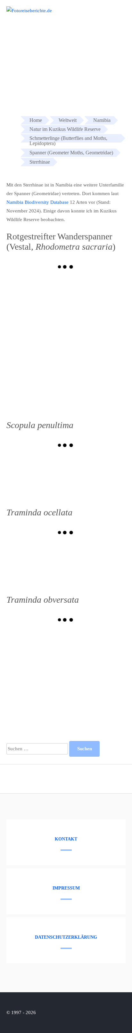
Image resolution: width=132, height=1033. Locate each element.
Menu (115, 13)
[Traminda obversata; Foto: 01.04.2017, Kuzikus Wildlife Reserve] (36, 697)
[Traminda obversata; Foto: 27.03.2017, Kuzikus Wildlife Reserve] (96, 697)
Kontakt (66, 839)
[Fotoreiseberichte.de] (29, 10)
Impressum (66, 888)
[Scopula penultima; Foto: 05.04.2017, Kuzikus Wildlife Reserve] (96, 476)
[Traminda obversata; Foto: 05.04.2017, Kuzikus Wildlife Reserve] (36, 651)
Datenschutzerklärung (66, 937)
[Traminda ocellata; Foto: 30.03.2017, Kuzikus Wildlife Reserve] (96, 564)
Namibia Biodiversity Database (37, 202)
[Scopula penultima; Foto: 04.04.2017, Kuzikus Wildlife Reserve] (36, 476)
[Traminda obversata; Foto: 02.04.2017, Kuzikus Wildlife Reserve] (96, 651)
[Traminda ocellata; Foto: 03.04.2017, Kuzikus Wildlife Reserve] (36, 564)
